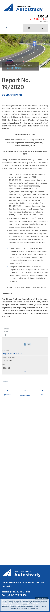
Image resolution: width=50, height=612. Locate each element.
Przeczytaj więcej (28, 601)
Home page (11, 65)
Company (21, 65)
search (41, 28)
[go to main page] (25, 7)
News (29, 65)
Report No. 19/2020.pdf (13, 353)
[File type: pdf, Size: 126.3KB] (25, 371)
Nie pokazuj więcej (41, 598)
